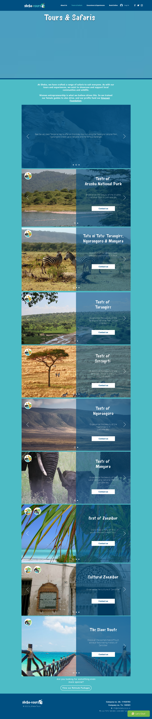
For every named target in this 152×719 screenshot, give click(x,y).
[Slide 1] (73, 165)
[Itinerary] (78, 559)
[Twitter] (138, 5)
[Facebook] (135, 5)
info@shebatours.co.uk (121, 708)
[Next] (124, 136)
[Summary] (76, 164)
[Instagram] (141, 5)
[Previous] (28, 136)
